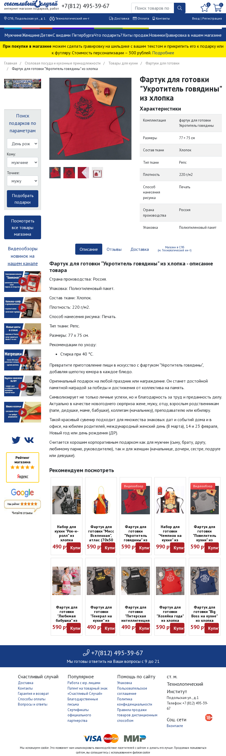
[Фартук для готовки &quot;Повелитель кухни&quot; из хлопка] (204, 500)
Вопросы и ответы (32, 704)
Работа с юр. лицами (84, 682)
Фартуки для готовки (162, 63)
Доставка (121, 18)
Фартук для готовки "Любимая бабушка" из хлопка (66, 616)
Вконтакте (175, 725)
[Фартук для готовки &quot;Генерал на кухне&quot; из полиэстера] (101, 581)
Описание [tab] (89, 249)
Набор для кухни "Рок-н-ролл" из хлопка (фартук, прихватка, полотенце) (67, 540)
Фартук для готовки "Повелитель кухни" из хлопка (204, 535)
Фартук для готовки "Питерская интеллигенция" (136, 614)
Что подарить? (108, 35)
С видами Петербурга (73, 35)
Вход (196, 18)
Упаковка (124, 682)
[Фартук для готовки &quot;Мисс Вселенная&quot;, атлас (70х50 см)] (101, 500)
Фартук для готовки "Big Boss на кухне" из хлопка (204, 614)
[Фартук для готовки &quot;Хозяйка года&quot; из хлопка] (170, 581)
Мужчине (13, 35)
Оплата (143, 18)
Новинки (157, 35)
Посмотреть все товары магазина (22, 227)
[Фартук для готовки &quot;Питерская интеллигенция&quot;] (135, 581)
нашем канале (23, 263)
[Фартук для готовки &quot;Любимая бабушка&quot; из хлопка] (66, 581)
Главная (10, 63)
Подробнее (163, 52)
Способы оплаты (31, 699)
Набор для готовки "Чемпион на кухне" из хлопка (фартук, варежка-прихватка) (170, 542)
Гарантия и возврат (33, 693)
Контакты (163, 18)
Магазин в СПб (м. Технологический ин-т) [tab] (175, 248)
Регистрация (212, 18)
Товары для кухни (123, 63)
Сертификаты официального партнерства (79, 715)
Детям (46, 35)
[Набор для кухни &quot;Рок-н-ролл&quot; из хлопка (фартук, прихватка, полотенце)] (66, 500)
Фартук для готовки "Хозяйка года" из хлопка (170, 614)
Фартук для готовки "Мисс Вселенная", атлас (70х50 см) (101, 535)
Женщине (31, 35)
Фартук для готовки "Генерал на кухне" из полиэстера (101, 616)
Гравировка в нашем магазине (193, 35)
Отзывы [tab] (114, 249)
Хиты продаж (136, 35)
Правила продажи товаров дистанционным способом (137, 715)
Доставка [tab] (139, 249)
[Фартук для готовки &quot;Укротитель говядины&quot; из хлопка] (135, 500)
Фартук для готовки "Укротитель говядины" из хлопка (135, 535)
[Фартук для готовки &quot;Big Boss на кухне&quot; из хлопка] (204, 581)
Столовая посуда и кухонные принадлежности (63, 63)
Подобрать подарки (23, 199)
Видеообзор (133, 486)
